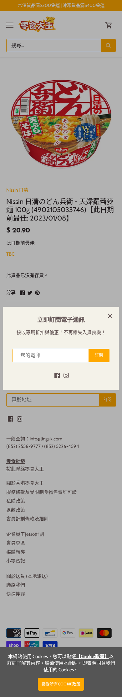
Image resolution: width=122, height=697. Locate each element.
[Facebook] (57, 375)
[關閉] (110, 316)
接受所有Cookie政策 (61, 684)
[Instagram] (66, 375)
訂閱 (99, 355)
